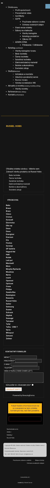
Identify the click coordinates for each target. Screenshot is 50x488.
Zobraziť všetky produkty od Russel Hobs (24, 172)
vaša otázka (18, 371)
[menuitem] (13, 7)
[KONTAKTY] (25, 419)
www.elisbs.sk (25, 477)
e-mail (7, 364)
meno (7, 357)
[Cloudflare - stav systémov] (29, 471)
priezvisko (9, 361)
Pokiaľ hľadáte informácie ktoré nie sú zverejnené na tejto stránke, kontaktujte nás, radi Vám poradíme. (25, 408)
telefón (8, 368)
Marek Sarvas (28, 482)
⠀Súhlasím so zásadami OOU (17, 385)
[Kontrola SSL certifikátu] (21, 471)
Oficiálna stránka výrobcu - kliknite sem (22, 169)
